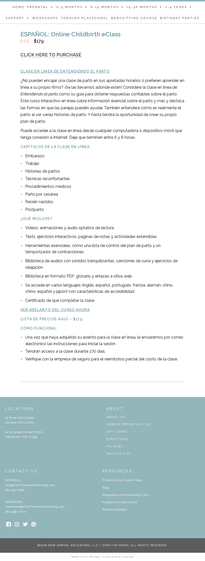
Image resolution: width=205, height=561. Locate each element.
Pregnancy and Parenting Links (125, 495)
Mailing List (118, 453)
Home (18, 7)
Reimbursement (114, 509)
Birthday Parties (180, 18)
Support (15, 18)
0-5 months (69, 7)
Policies (114, 446)
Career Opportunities (128, 424)
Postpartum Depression (120, 502)
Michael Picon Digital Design (112, 556)
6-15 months (104, 7)
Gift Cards (117, 431)
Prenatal (37, 7)
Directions (117, 439)
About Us (115, 417)
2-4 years (176, 7)
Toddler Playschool (84, 18)
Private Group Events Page (122, 480)
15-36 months (142, 7)
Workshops (45, 18)
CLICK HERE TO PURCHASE (50, 54)
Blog (105, 487)
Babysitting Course (134, 18)
